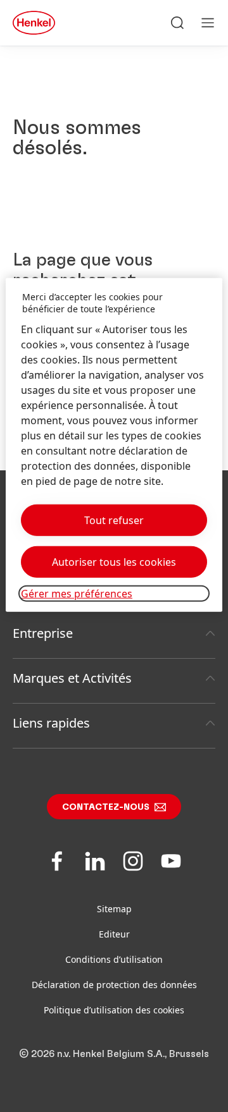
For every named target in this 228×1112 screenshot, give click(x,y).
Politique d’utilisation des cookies (114, 1010)
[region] (114, 444)
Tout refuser (114, 520)
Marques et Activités (72, 678)
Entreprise (43, 633)
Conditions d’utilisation (114, 959)
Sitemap (114, 909)
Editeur (114, 934)
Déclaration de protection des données (114, 985)
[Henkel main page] (34, 22)
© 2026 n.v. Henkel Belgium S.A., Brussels (114, 1054)
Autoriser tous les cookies (114, 562)
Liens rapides (51, 722)
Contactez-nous (105, 807)
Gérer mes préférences (76, 593)
